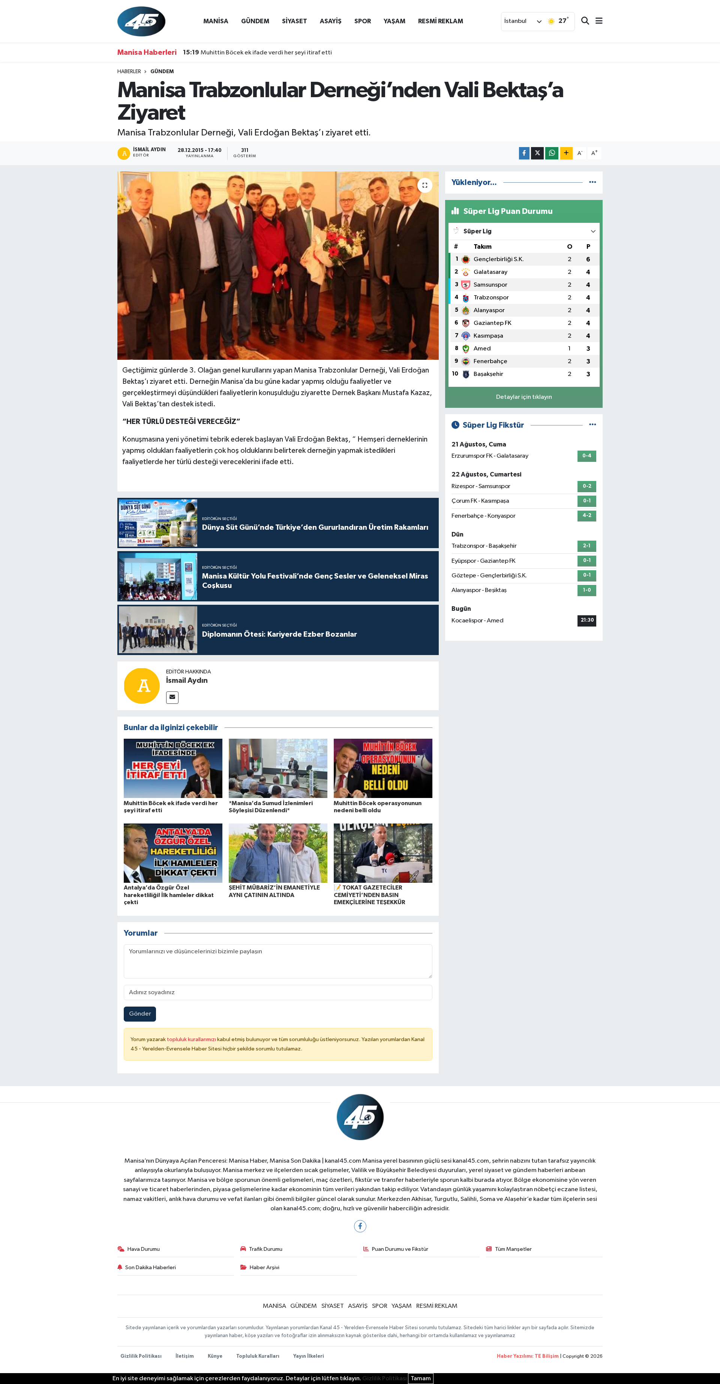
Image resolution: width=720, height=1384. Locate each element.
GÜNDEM (255, 21)
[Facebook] (360, 1226)
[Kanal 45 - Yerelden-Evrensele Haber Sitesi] (141, 21)
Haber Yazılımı (514, 1356)
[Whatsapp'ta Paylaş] (551, 153)
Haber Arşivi (264, 1267)
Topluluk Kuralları (257, 1356)
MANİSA (215, 21)
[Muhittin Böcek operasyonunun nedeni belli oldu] (383, 768)
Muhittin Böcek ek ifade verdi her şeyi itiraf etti (257, 52)
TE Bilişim (547, 1356)
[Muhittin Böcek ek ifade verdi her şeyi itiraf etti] (173, 768)
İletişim (185, 1356)
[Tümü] (592, 182)
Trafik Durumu (265, 1249)
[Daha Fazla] (566, 153)
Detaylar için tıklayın (524, 397)
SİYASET (294, 21)
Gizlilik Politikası (141, 1356)
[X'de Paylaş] (537, 153)
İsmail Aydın (187, 680)
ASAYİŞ (331, 21)
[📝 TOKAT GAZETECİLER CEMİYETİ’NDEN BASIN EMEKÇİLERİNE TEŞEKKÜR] (383, 853)
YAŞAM (394, 21)
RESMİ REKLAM (440, 21)
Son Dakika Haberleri (150, 1267)
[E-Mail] (172, 697)
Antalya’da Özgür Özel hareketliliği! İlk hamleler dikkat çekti (169, 895)
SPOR (362, 21)
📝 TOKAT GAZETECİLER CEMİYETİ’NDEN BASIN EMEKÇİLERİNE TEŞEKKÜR (369, 895)
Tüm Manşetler (513, 1249)
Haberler (129, 71)
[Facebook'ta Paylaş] (524, 153)
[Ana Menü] (596, 22)
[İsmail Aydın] (142, 685)
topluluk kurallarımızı (192, 1039)
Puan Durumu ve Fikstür (400, 1249)
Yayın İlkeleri (308, 1356)
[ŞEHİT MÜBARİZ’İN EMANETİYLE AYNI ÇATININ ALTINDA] (278, 853)
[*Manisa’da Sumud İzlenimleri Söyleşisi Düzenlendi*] (278, 768)
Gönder (140, 1014)
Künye (215, 1356)
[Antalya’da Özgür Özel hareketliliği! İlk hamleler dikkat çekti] (173, 853)
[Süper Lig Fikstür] (592, 425)
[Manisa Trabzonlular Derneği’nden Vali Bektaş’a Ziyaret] (278, 265)
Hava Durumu (144, 1249)
